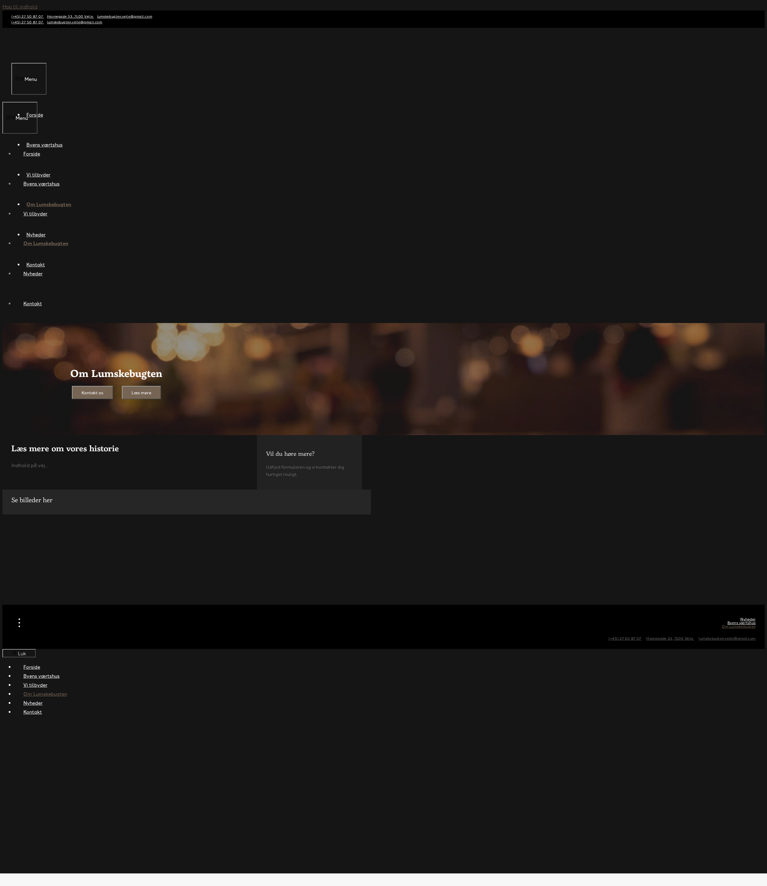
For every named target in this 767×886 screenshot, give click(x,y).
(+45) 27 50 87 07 (27, 16)
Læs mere (141, 393)
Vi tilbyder (35, 213)
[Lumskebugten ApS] (26, 97)
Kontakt (32, 303)
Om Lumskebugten (45, 243)
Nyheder (33, 273)
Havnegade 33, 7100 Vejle (70, 16)
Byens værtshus (41, 183)
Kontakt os (92, 393)
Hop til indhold (19, 6)
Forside (31, 153)
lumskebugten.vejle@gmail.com (124, 16)
